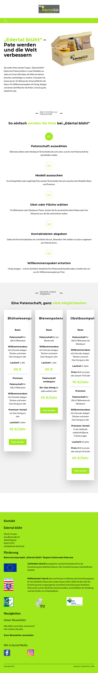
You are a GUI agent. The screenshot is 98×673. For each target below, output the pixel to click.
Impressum (77, 666)
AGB (92, 666)
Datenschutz (86, 666)
